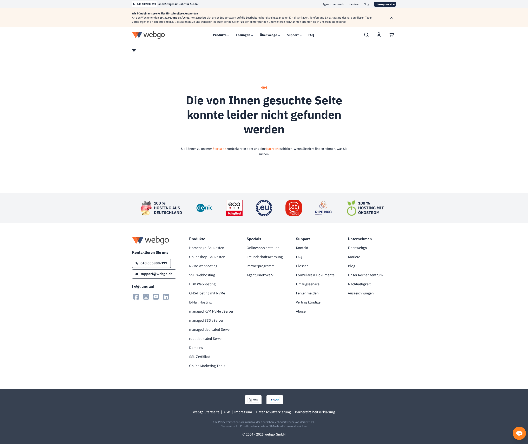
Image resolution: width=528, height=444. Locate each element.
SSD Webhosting (202, 275)
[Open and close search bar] (366, 35)
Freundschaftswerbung (265, 257)
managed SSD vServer (206, 320)
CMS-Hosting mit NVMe (207, 293)
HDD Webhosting (202, 284)
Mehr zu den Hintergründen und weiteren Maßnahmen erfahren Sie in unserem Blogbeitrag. (290, 22)
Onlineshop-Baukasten (207, 257)
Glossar (302, 266)
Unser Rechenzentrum (365, 275)
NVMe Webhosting (203, 266)
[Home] (134, 50)
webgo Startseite (206, 412)
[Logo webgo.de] (148, 35)
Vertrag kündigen (309, 302)
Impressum (243, 412)
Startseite (219, 148)
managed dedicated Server (210, 329)
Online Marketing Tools (207, 365)
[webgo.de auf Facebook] (136, 297)
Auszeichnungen (361, 293)
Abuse (301, 311)
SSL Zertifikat (199, 356)
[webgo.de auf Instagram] (146, 297)
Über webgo (357, 247)
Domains (196, 347)
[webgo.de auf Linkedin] (166, 297)
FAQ (299, 257)
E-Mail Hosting (200, 302)
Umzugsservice (307, 284)
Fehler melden (307, 293)
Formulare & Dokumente (315, 275)
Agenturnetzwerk (333, 4)
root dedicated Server (206, 338)
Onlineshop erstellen (263, 247)
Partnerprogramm (261, 266)
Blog (366, 4)
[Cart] (391, 35)
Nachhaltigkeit (359, 284)
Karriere (353, 4)
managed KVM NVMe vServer (211, 311)
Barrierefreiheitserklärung (315, 412)
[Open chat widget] (519, 433)
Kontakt (302, 247)
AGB (227, 412)
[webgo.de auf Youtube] (156, 297)
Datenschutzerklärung (273, 412)
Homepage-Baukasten (206, 247)
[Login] (379, 35)
